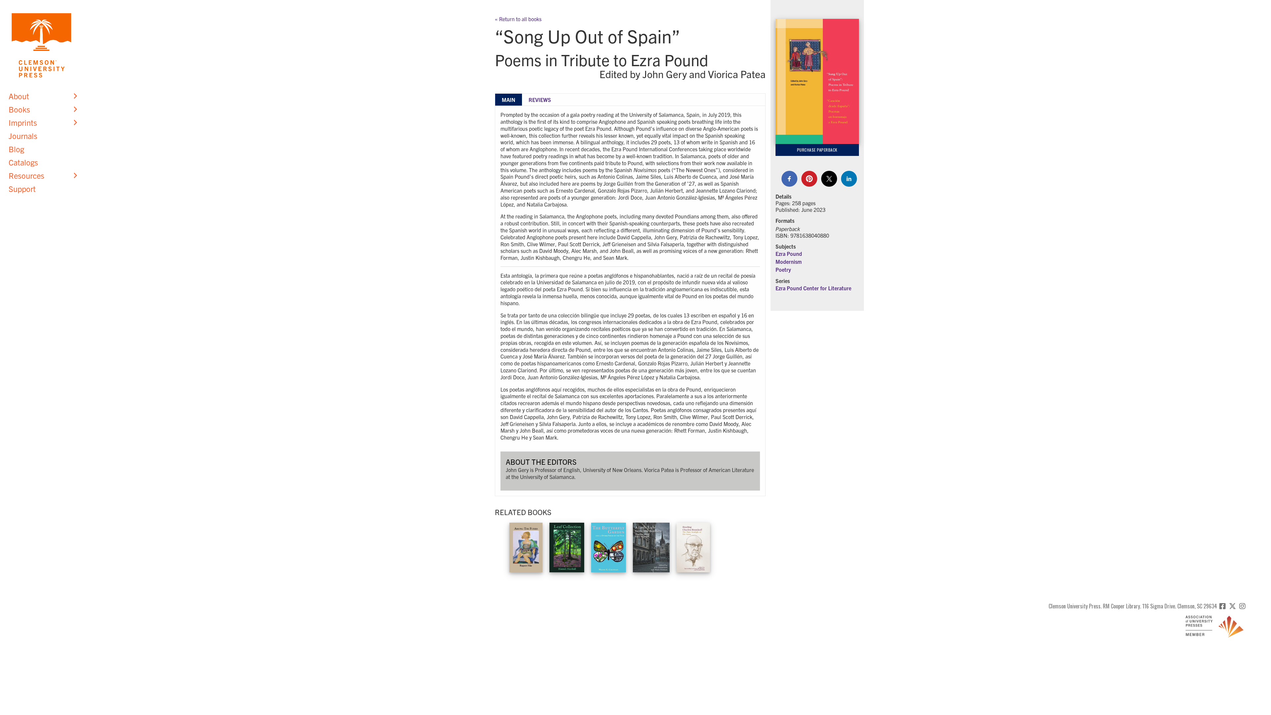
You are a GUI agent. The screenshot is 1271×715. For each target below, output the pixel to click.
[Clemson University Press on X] (1232, 606)
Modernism (789, 261)
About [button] (19, 96)
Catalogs (23, 162)
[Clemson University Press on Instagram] (1242, 606)
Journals (23, 136)
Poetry (783, 269)
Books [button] (19, 109)
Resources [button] (26, 175)
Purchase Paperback (817, 150)
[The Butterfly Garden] (608, 546)
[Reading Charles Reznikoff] (693, 546)
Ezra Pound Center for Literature (813, 288)
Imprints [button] (23, 122)
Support (22, 189)
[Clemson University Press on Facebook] (1222, 606)
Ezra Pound (789, 253)
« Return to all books (518, 19)
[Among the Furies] (525, 546)
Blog (16, 149)
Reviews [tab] (540, 99)
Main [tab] (508, 99)
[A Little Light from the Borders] (651, 546)
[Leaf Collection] (566, 546)
